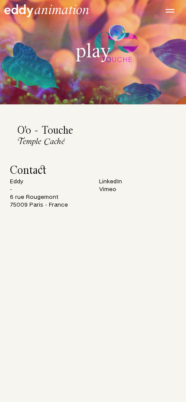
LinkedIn (110, 182)
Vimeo (107, 189)
